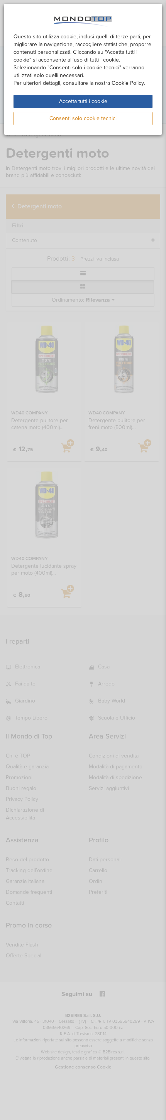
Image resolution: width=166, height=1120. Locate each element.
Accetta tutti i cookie (83, 101)
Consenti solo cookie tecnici (83, 118)
